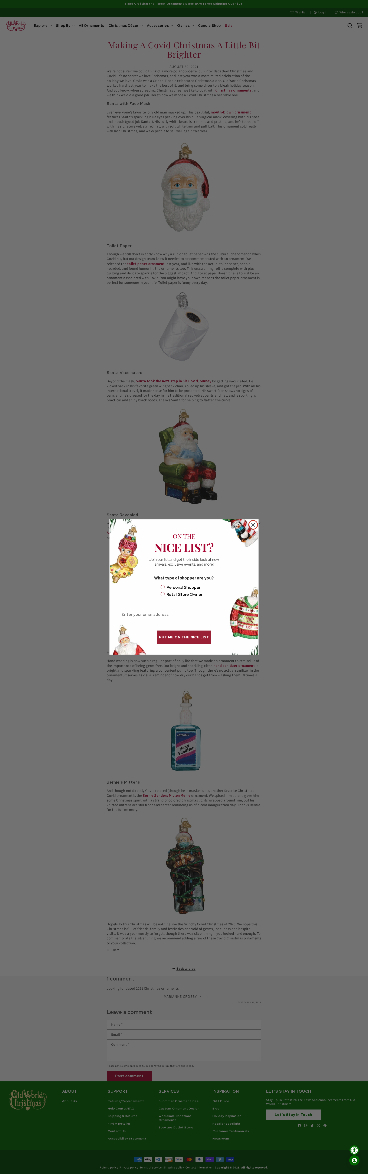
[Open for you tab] (354, 1160)
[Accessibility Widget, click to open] (354, 1150)
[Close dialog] (253, 525)
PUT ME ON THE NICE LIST (184, 637)
